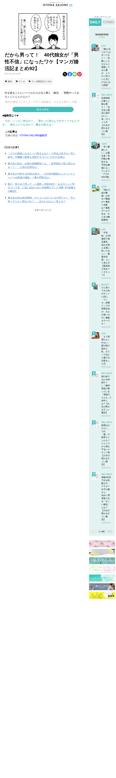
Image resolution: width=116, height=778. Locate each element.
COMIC (109, 22)
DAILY (95, 22)
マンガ (21, 81)
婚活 (10, 81)
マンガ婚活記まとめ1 (41, 81)
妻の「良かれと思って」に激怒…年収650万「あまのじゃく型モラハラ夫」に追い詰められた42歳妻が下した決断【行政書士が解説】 (42, 188)
